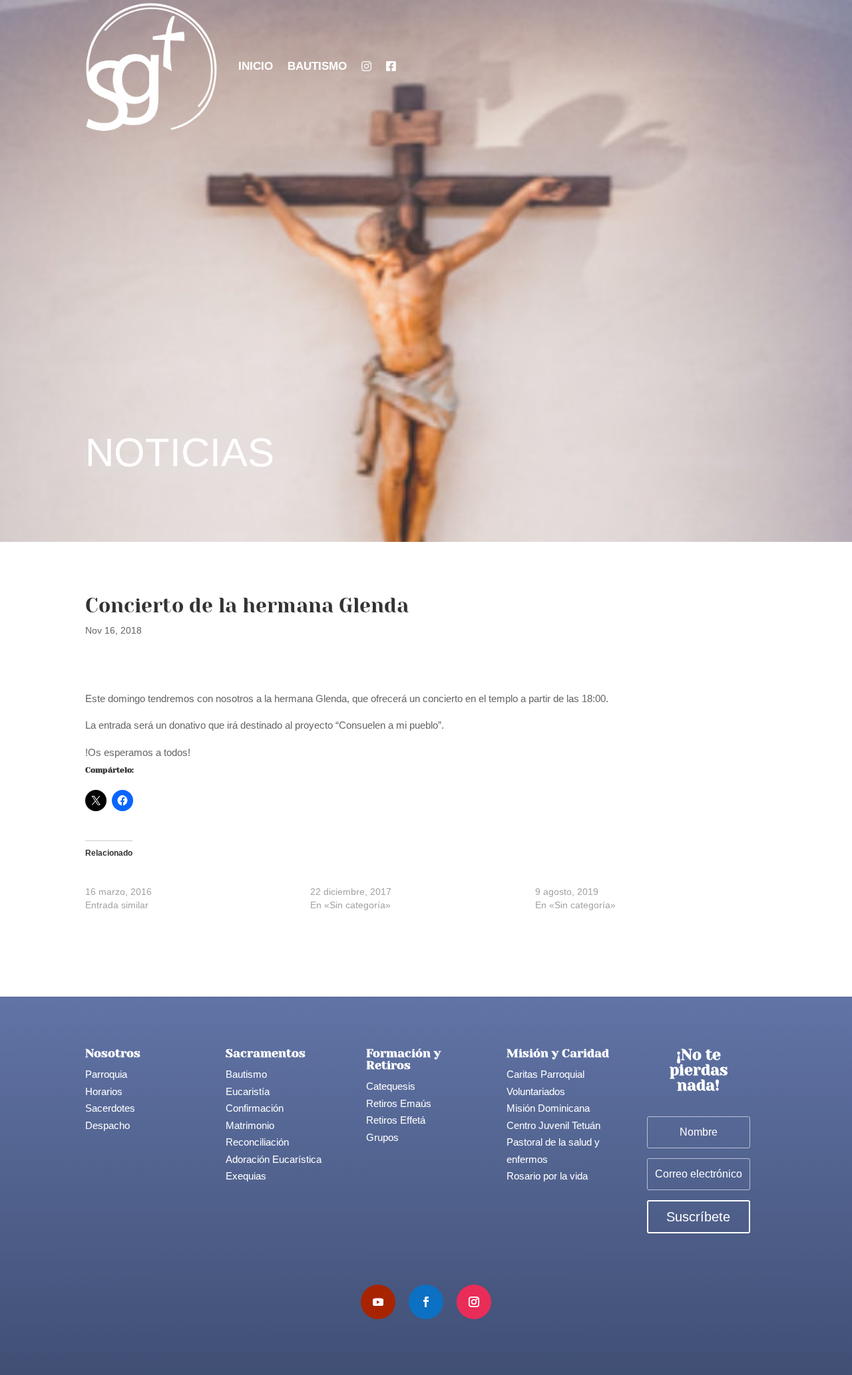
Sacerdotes (110, 1108)
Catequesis (390, 1086)
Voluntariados (536, 1091)
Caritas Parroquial (545, 1074)
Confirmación (255, 1108)
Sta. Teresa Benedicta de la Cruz (604, 878)
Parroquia (106, 1074)
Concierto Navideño (351, 878)
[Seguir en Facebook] (426, 1302)
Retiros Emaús (398, 1103)
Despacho (107, 1125)
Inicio (255, 66)
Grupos (382, 1137)
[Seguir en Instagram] (474, 1302)
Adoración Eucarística (273, 1159)
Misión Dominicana (548, 1108)
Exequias (246, 1176)
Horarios (103, 1091)
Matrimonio (250, 1125)
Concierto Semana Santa (138, 878)
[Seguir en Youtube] (378, 1302)
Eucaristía (248, 1091)
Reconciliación (257, 1142)
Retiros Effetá (395, 1120)
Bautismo (317, 66)
